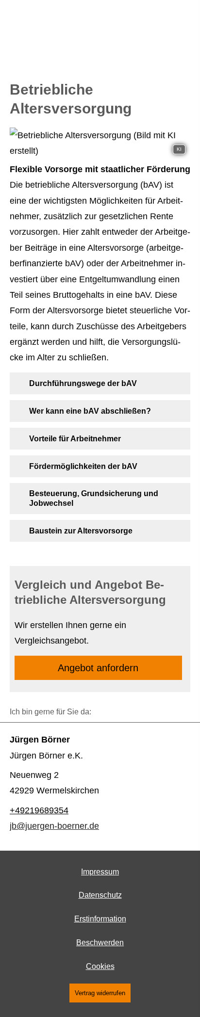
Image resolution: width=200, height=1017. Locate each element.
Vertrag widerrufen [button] (100, 993)
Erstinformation (100, 919)
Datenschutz (100, 895)
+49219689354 (39, 810)
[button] (83, 383)
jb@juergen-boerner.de (54, 826)
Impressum (100, 872)
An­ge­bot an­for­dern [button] (98, 667)
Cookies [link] (100, 966)
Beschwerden (100, 942)
